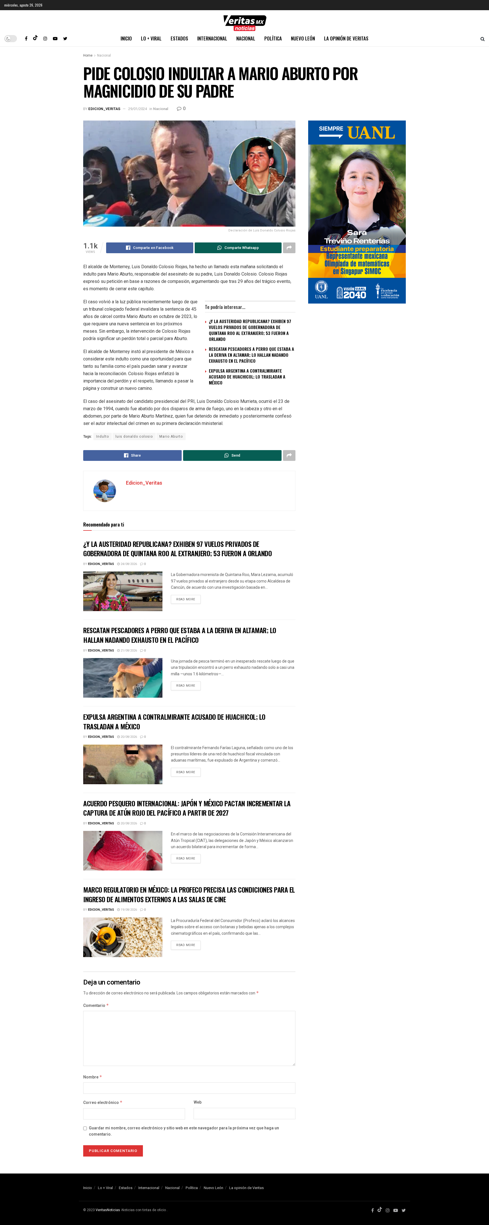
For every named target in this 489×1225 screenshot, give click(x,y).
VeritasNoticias (108, 1210)
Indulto (102, 436)
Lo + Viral (151, 38)
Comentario (96, 1006)
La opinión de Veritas (346, 38)
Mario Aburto (171, 436)
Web (197, 1102)
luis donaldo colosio (134, 436)
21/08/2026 (128, 650)
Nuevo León (303, 38)
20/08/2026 (128, 736)
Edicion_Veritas (104, 108)
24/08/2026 (128, 564)
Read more (185, 599)
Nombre (92, 1077)
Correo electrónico (103, 1103)
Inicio (126, 38)
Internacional (212, 38)
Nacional (245, 38)
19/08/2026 (128, 909)
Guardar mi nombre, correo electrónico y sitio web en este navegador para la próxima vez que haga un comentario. (184, 1131)
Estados (179, 38)
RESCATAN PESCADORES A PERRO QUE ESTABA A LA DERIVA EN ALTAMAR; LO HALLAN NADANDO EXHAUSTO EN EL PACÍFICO (251, 355)
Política (273, 38)
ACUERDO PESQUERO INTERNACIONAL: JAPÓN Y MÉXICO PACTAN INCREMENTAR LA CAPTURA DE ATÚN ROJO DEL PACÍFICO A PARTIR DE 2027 (186, 808)
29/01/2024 (137, 108)
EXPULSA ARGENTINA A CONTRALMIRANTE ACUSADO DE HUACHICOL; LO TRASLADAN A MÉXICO (247, 377)
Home (88, 55)
